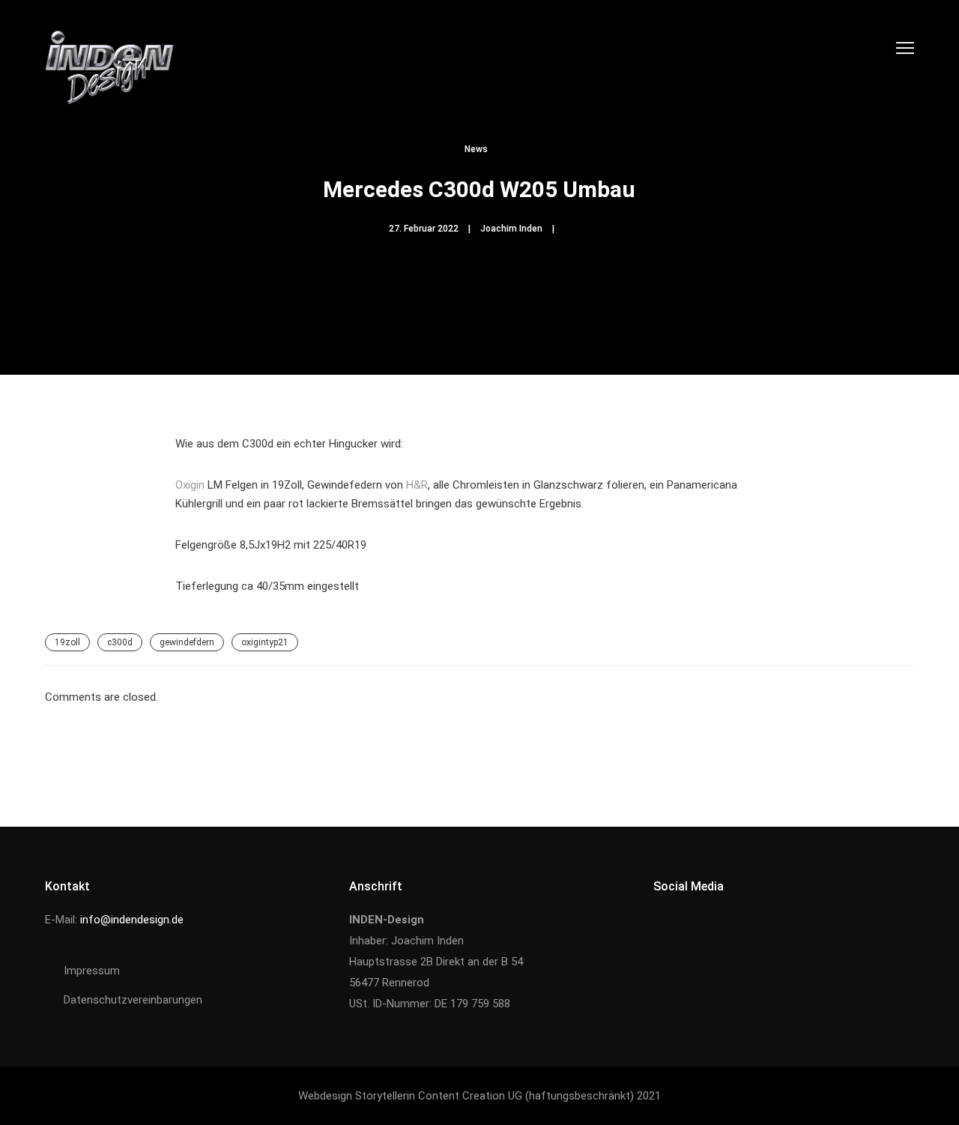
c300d (120, 642)
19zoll (67, 642)
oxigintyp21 (264, 642)
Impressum (92, 970)
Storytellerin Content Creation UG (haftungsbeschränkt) (494, 1096)
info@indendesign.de (132, 919)
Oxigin (190, 485)
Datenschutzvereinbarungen (133, 1000)
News (476, 149)
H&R (417, 485)
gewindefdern (187, 642)
